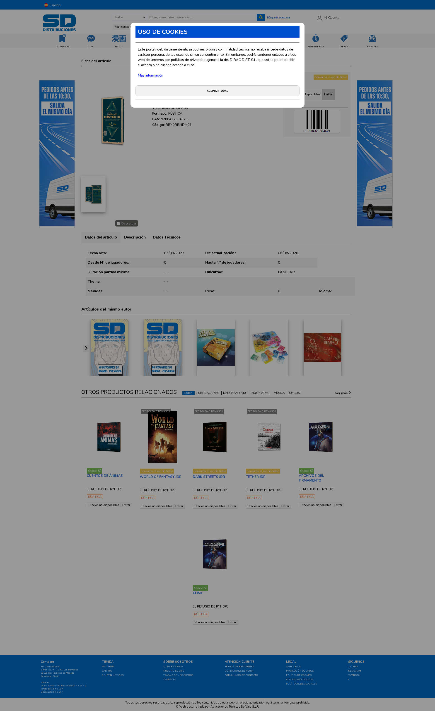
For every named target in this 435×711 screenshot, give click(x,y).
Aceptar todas (217, 90)
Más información (150, 75)
